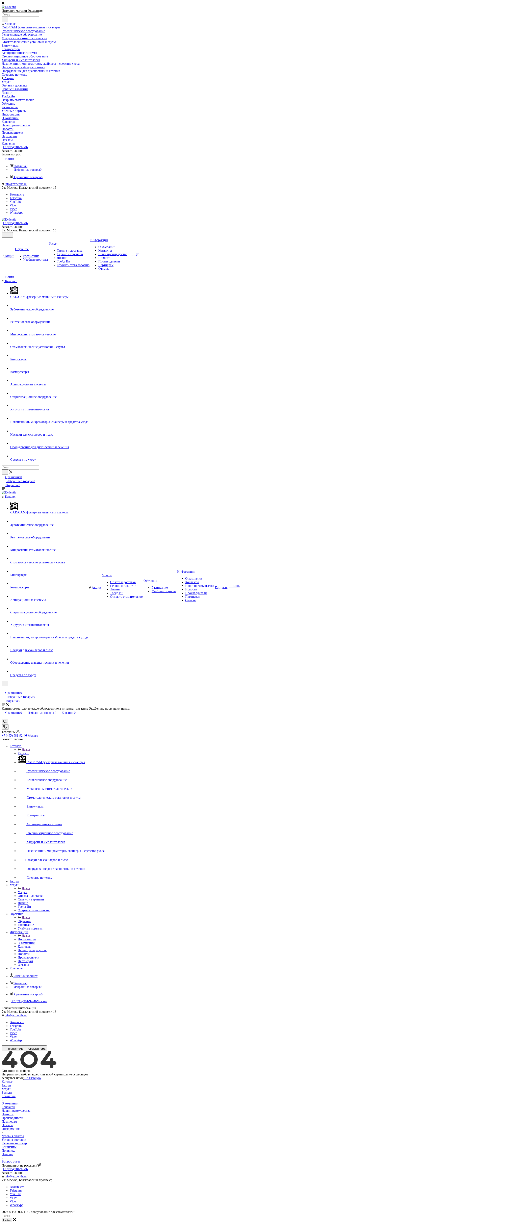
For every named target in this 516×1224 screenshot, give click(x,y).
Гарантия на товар (14, 1143)
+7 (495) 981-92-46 (15, 147)
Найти (6, 1220)
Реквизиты (9, 1147)
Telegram (16, 198)
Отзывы (7, 1125)
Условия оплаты (13, 1136)
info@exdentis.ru (16, 184)
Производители (12, 1118)
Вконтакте (17, 194)
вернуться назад (13, 1078)
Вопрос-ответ (11, 1161)
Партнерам (9, 1121)
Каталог (23, 753)
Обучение (24, 921)
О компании (10, 1103)
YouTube (15, 201)
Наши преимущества (16, 1110)
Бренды (7, 1092)
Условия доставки (14, 1139)
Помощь (7, 1154)
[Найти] (5, 19)
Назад (26, 749)
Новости (8, 1114)
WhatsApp (16, 212)
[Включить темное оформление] (7, 235)
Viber (13, 205)
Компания (9, 1096)
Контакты (8, 1107)
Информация (27, 939)
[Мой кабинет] (3, 688)
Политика (8, 1150)
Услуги (22, 892)
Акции (6, 1085)
